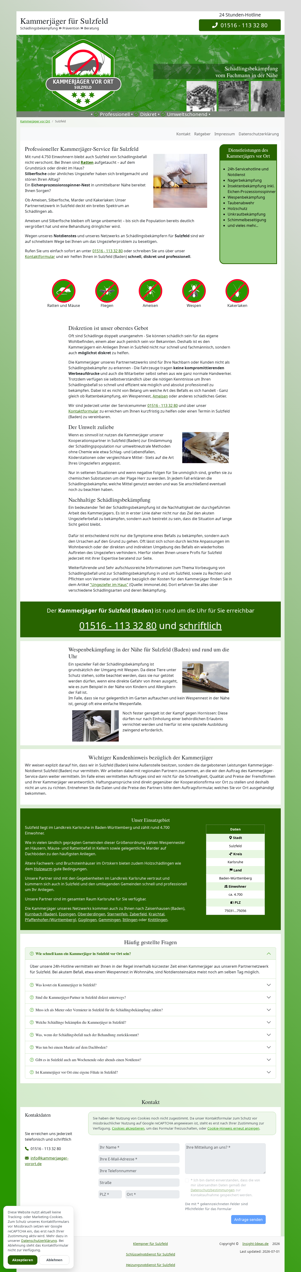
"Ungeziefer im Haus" (109, 584)
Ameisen (160, 396)
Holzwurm (43, 868)
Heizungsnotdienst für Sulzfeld (150, 1265)
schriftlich (200, 625)
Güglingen (87, 919)
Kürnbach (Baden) (41, 914)
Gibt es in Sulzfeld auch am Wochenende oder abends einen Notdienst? (88, 1059)
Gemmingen (110, 919)
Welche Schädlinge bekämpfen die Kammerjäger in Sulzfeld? (81, 1022)
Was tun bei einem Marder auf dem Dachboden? (71, 1047)
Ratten (87, 162)
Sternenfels (117, 914)
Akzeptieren (22, 1260)
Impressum (224, 133)
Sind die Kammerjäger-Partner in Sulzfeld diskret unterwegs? (81, 997)
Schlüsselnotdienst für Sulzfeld (150, 1254)
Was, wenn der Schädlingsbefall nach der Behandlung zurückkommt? (87, 1034)
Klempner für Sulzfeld (150, 1243)
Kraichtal (156, 914)
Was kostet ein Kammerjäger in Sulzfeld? (66, 984)
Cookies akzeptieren (128, 1128)
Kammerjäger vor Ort (35, 121)
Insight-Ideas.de (255, 1243)
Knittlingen (157, 919)
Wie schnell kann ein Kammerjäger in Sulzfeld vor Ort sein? (83, 953)
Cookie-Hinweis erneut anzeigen (233, 1128)
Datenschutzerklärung (259, 133)
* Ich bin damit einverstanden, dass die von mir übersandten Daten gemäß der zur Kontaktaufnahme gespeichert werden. (225, 1187)
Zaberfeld (138, 914)
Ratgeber (202, 133)
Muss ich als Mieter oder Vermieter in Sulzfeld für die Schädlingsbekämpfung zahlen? (99, 1009)
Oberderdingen (91, 914)
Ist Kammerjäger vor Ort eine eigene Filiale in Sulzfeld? (77, 1072)
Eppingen (67, 914)
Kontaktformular (40, 256)
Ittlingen (130, 919)
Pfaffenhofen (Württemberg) (50, 919)
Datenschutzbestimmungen (213, 1190)
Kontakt (183, 133)
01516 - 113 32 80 (243, 25)
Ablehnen (54, 1260)
